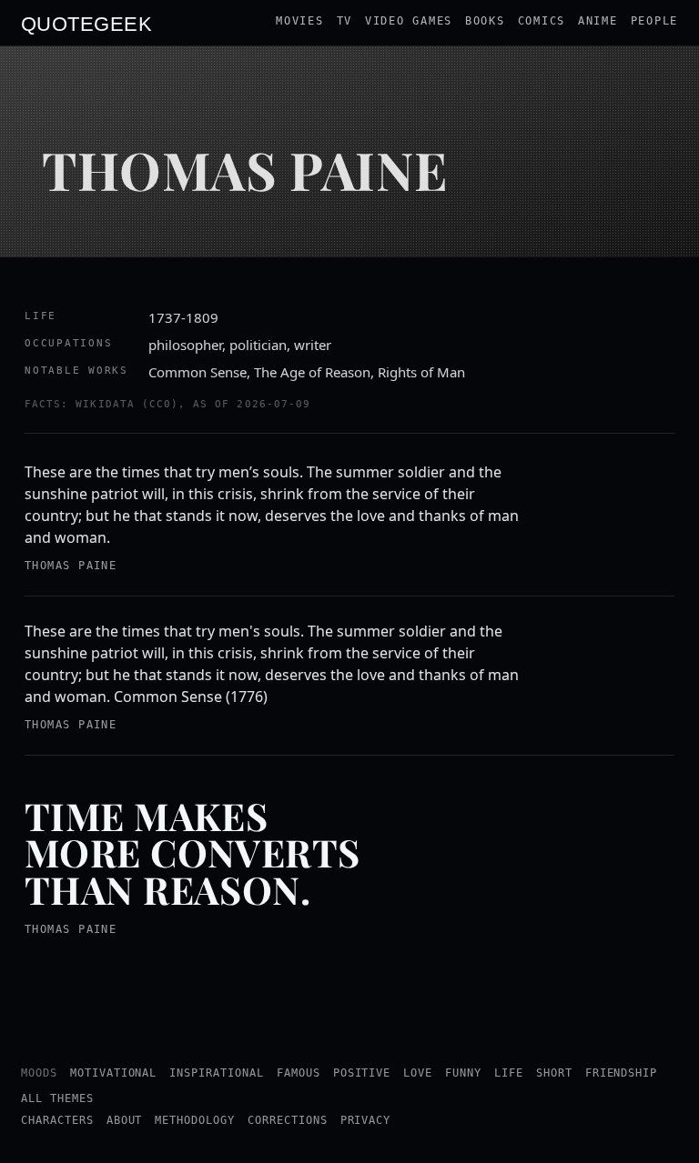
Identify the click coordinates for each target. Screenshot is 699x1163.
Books (485, 21)
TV (344, 21)
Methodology (195, 1120)
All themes (57, 1098)
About (124, 1120)
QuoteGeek (86, 23)
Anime (598, 21)
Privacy (365, 1120)
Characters (57, 1120)
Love (417, 1073)
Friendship (621, 1073)
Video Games (408, 21)
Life (508, 1073)
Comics (541, 21)
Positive (362, 1073)
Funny (463, 1073)
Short (554, 1073)
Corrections (288, 1120)
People (654, 21)
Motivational (113, 1073)
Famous (298, 1073)
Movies (299, 21)
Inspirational (216, 1073)
